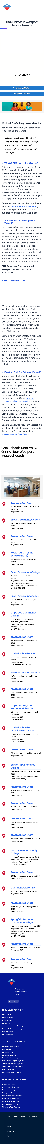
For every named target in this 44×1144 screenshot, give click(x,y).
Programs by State (21, 88)
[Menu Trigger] (38, 5)
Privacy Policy (11, 1131)
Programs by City (21, 93)
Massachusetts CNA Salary (15, 434)
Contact (8, 1126)
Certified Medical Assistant (23, 206)
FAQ (7, 1136)
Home (8, 1122)
